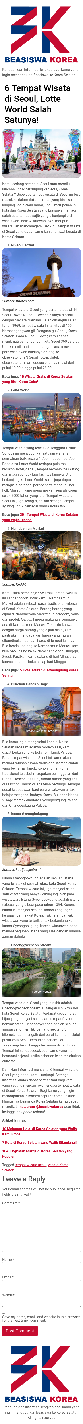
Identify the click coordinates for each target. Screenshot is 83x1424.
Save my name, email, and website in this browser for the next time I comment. (41, 1318)
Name (8, 1259)
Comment (11, 1203)
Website (8, 1295)
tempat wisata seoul (30, 1165)
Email (8, 1277)
